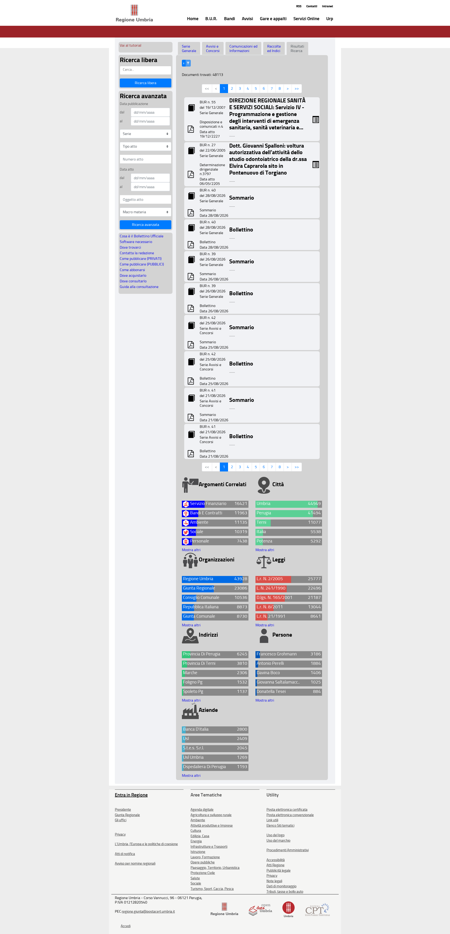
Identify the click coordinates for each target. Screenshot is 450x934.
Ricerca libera (145, 83)
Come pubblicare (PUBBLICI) (142, 264)
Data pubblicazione (134, 104)
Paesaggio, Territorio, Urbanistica (215, 868)
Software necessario (136, 241)
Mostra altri (191, 550)
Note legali (274, 881)
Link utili (272, 820)
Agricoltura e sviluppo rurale (211, 815)
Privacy (120, 834)
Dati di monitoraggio (281, 886)
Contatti (311, 6)
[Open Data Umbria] (260, 909)
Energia (196, 841)
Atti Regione (275, 865)
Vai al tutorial (130, 45)
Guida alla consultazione (139, 286)
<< (207, 88)
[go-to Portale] (126, 14)
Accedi (126, 926)
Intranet (327, 6)
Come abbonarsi (132, 270)
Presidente (123, 809)
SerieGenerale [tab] (189, 48)
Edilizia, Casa (200, 836)
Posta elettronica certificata (287, 809)
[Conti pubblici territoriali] (317, 909)
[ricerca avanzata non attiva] (188, 63)
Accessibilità (275, 860)
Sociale (196, 883)
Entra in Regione (131, 795)
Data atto (127, 169)
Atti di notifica (125, 854)
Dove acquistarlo (133, 275)
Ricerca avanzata (145, 224)
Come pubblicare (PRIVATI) (140, 258)
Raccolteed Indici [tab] (274, 48)
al (121, 121)
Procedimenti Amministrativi (287, 850)
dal (122, 112)
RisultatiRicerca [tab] (297, 48)
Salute (195, 878)
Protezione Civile (203, 873)
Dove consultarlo (133, 281)
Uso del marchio (278, 840)
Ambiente (198, 820)
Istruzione (198, 852)
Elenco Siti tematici (280, 825)
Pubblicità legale (278, 870)
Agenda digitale (202, 809)
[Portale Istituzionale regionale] (224, 909)
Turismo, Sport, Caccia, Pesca (212, 889)
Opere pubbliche (203, 862)
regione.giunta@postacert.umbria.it (148, 911)
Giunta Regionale (127, 815)
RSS (298, 6)
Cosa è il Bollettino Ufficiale (141, 236)
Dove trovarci (130, 247)
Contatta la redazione (137, 253)
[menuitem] (189, 18)
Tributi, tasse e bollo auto (284, 891)
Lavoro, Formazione (205, 857)
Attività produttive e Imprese (212, 825)
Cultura (196, 831)
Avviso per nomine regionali (135, 863)
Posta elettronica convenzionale (290, 815)
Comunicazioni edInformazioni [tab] (243, 48)
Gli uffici (120, 820)
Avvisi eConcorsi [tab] (213, 48)
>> (297, 88)
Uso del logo (275, 835)
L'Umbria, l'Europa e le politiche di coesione (146, 844)
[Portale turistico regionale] (288, 909)
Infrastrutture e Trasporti (209, 846)
